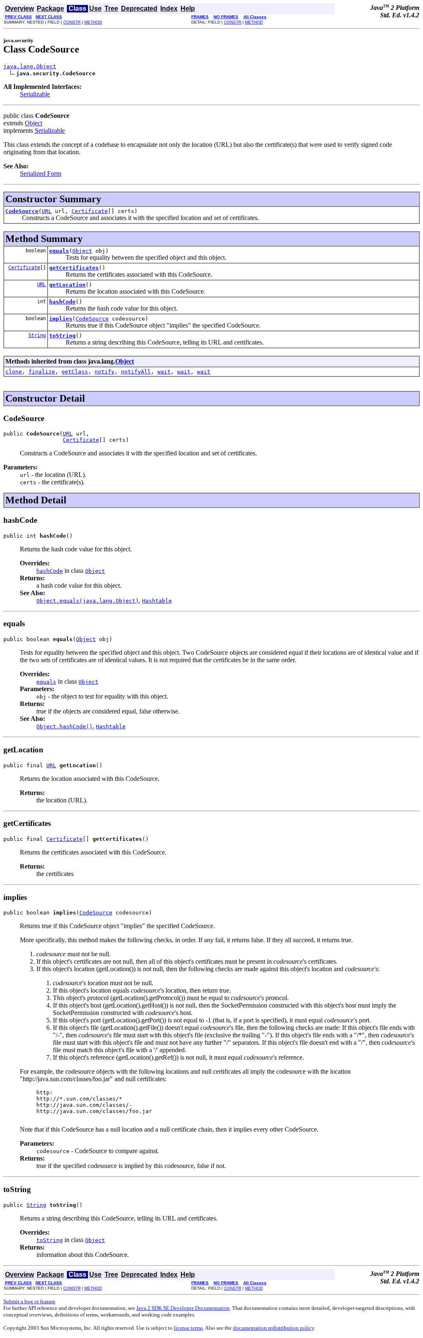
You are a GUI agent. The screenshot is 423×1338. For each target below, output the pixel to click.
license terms (188, 1328)
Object (33, 123)
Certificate (89, 211)
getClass (75, 372)
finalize (42, 372)
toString (62, 336)
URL (47, 211)
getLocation (67, 285)
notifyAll (136, 372)
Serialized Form (40, 173)
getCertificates (74, 268)
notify (104, 372)
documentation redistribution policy (273, 1328)
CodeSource (21, 211)
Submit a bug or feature (29, 1301)
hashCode (62, 302)
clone (13, 372)
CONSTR (72, 22)
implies (60, 319)
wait (164, 372)
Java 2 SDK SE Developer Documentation (183, 1308)
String (37, 335)
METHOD (93, 22)
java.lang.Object (29, 66)
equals (59, 251)
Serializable (35, 94)
